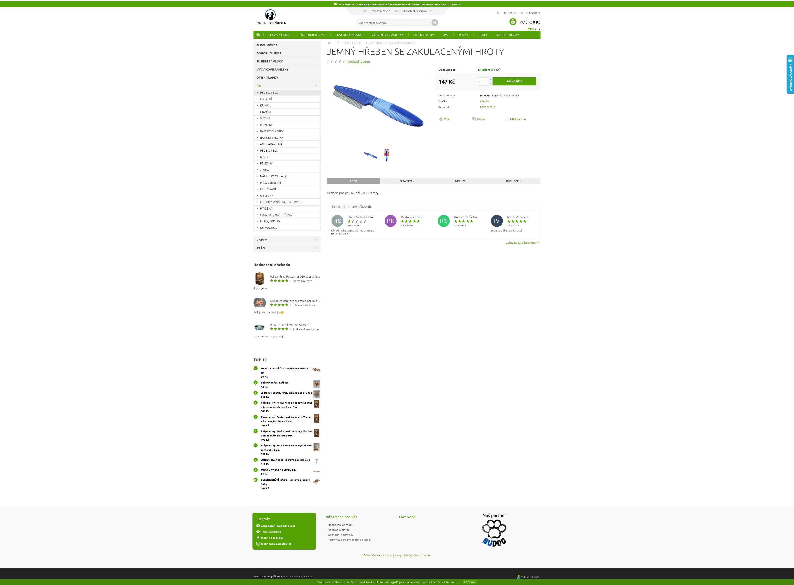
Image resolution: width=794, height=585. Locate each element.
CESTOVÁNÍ (268, 189)
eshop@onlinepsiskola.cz (278, 525)
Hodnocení (513, 181)
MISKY (264, 157)
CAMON (484, 101)
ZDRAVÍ (265, 170)
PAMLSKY (266, 125)
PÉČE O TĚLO (269, 92)
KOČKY (463, 35)
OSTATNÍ (266, 99)
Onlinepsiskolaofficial (276, 543)
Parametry (406, 181)
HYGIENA (266, 208)
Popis (353, 181)
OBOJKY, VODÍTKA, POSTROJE (280, 202)
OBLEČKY (266, 195)
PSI (446, 35)
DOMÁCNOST (269, 227)
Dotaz (481, 119)
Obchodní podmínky (340, 535)
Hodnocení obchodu (340, 525)
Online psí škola (272, 537)
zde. (458, 582)
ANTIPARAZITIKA (271, 144)
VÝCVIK (265, 118)
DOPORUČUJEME (312, 35)
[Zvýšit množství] (491, 80)
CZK (531, 29)
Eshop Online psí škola (378, 555)
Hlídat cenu (518, 119)
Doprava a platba (339, 530)
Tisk (446, 119)
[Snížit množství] (491, 83)
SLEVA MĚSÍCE (279, 35)
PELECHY (266, 163)
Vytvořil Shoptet (530, 576)
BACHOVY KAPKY (271, 131)
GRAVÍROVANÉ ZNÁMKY (276, 215)
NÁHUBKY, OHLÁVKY (274, 176)
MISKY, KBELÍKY (270, 221)
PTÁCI (482, 35)
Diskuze (460, 181)
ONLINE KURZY (508, 35)
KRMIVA (265, 105)
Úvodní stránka (258, 34)
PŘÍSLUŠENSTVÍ (270, 182)
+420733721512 (271, 531)
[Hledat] (435, 22)
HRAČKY (265, 112)
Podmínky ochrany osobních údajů (349, 540)
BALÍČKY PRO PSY (272, 137)
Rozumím (469, 582)
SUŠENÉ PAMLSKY (348, 35)
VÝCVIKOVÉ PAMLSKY (387, 35)
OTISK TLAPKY (423, 35)
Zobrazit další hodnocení (522, 242)
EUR (537, 29)
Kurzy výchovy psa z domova (412, 555)
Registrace (533, 12)
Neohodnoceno (358, 61)
